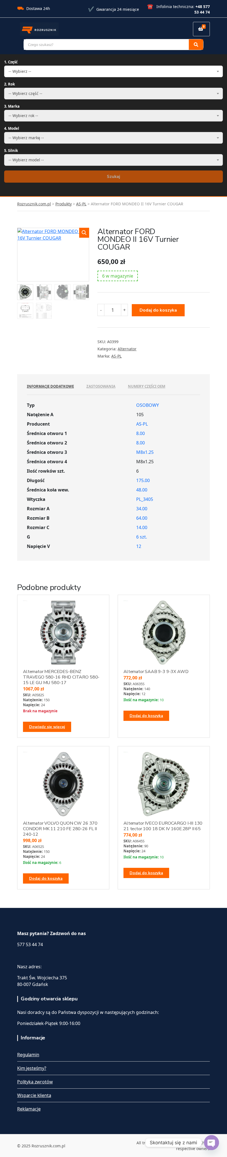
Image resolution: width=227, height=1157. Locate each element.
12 (138, 546)
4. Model (11, 128)
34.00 (141, 509)
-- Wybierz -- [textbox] (20, 71)
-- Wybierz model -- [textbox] (26, 159)
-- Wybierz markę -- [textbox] (26, 137)
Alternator (127, 348)
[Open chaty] (211, 1142)
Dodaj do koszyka (158, 310)
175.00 (143, 480)
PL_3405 (144, 499)
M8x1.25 (145, 452)
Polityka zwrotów (35, 1082)
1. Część (11, 61)
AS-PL (116, 356)
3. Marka (12, 106)
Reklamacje (28, 1109)
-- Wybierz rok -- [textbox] (23, 115)
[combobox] (113, 71)
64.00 (141, 518)
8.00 (140, 433)
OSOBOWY (147, 405)
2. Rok (9, 84)
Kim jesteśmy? (31, 1068)
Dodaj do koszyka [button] (146, 715)
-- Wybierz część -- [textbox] (25, 93)
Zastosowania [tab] (100, 386)
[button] (84, 233)
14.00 (141, 527)
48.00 (141, 490)
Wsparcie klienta (34, 1095)
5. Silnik (11, 150)
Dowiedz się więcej (47, 726)
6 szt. (141, 537)
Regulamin (28, 1055)
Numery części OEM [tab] (146, 386)
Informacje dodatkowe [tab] (50, 386)
